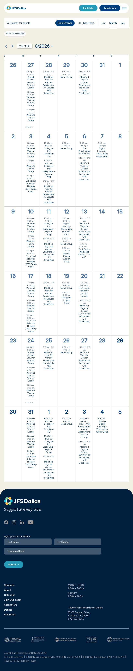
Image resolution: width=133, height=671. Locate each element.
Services (9, 585)
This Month (24, 46)
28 (49, 65)
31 (31, 412)
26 (66, 340)
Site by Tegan (28, 660)
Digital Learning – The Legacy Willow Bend (102, 152)
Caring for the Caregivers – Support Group (49, 171)
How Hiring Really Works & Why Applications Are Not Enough (84, 431)
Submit (12, 564)
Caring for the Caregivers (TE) (48, 152)
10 (31, 211)
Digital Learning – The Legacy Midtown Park (66, 228)
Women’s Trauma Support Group (30, 101)
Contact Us (10, 604)
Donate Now (110, 8)
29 (66, 65)
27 (31, 65)
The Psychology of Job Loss (84, 151)
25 (49, 340)
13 (84, 211)
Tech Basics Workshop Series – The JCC (84, 253)
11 (49, 211)
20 (84, 276)
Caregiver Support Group (66, 300)
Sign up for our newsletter (17, 536)
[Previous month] (6, 46)
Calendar (9, 594)
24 (31, 340)
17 (30, 276)
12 (66, 211)
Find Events (65, 22)
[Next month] (12, 46)
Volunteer (9, 614)
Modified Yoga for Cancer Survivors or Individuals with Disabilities (48, 85)
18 (48, 276)
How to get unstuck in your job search (84, 292)
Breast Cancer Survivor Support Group (31, 82)
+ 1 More (29, 127)
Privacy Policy (11, 660)
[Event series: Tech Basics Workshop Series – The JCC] (88, 246)
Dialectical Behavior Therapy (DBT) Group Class (31, 186)
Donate (8, 609)
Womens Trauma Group (31, 117)
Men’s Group (66, 77)
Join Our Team (12, 599)
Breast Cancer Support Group (66, 257)
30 (84, 65)
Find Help (88, 8)
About (7, 590)
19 (66, 276)
